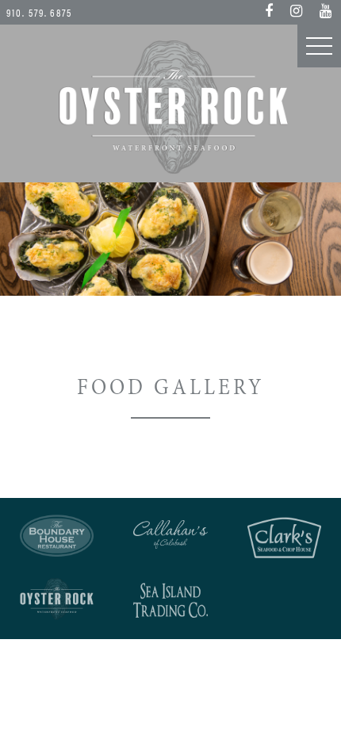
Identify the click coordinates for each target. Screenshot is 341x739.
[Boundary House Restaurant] (57, 536)
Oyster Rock (170, 107)
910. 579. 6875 (39, 12)
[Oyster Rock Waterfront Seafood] (57, 599)
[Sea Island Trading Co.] (170, 600)
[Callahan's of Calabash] (170, 534)
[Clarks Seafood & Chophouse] (284, 537)
